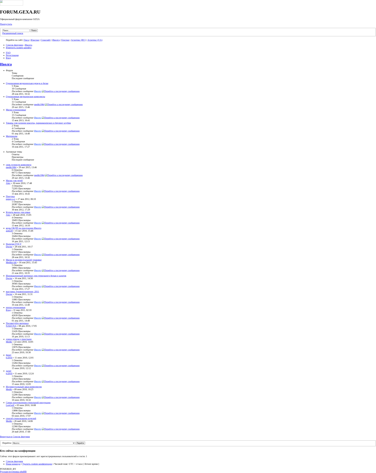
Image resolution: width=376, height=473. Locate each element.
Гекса (26, 40)
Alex (8, 183)
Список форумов (14, 45)
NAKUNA (11, 326)
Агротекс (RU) (78, 40)
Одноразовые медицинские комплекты (25, 96)
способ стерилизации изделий (21, 418)
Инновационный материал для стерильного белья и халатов (36, 275)
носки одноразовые (15, 307)
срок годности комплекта (18, 164)
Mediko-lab (11, 262)
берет (8, 355)
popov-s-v (10, 199)
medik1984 (39, 104)
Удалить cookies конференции (37, 464)
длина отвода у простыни (19, 339)
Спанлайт (46, 40)
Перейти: (7, 443)
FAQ (8, 52)
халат (8, 371)
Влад (8, 310)
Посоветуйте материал (17, 323)
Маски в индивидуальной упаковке (24, 260)
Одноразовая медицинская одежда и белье (27, 83)
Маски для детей (14, 180)
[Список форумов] (11, 5)
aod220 (9, 231)
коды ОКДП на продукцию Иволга (23, 228)
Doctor (9, 246)
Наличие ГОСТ (13, 244)
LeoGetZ (10, 405)
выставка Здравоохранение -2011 (22, 291)
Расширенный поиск (12, 33)
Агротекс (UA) (94, 40)
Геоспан (65, 40)
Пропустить (6, 24)
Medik (9, 342)
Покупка (10, 196)
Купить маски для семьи (18, 212)
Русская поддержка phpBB (13, 471)
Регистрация (12, 55)
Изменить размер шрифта (18, 47)
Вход (8, 58)
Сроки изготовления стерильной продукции (28, 402)
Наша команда (13, 464)
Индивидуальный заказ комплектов (24, 386)
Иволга (56, 40)
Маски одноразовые (16, 110)
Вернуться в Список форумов (15, 436)
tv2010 (9, 357)
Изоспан (35, 40)
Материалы (11, 136)
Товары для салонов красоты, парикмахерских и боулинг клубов (38, 123)
